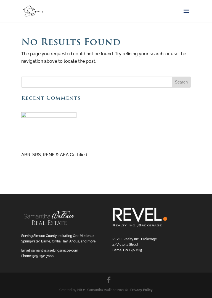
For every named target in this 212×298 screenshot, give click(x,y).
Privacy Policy (141, 290)
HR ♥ (81, 290)
